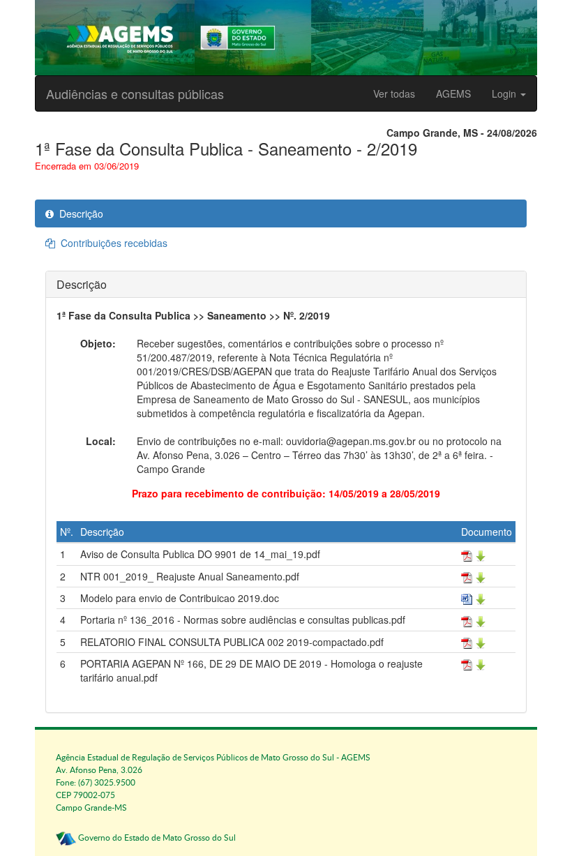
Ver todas (394, 93)
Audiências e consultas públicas (135, 93)
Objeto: (98, 343)
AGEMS (453, 93)
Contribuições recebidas (111, 243)
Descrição (78, 213)
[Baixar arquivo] (473, 554)
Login (505, 93)
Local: (101, 441)
